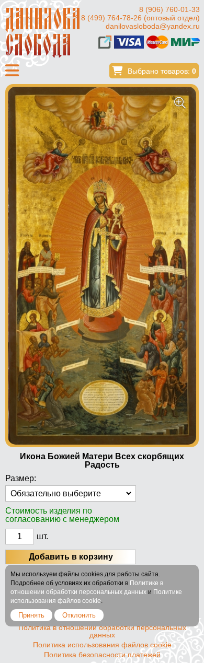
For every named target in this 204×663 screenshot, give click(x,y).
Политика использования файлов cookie (102, 644)
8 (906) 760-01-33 (169, 9)
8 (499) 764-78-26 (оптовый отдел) (140, 18)
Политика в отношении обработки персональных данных (102, 631)
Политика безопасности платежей (102, 654)
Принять (31, 615)
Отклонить (79, 615)
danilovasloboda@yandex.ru (153, 26)
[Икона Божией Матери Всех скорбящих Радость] (102, 266)
